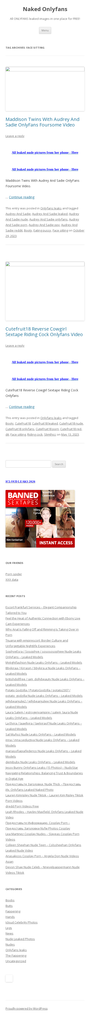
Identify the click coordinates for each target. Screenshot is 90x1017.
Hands (10, 917)
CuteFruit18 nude (71, 423)
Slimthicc (50, 434)
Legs (9, 928)
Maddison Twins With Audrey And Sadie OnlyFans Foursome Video (42, 122)
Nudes (10, 944)
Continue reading (21, 197)
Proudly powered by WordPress (27, 1009)
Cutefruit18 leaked (45, 423)
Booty (28, 230)
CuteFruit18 (23, 423)
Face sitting (60, 230)
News (9, 933)
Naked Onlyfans (45, 9)
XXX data (12, 579)
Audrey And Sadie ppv (44, 225)
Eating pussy (42, 230)
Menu (45, 30)
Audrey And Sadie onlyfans (48, 219)
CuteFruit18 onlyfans (20, 429)
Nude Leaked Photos (20, 939)
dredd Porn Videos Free (22, 806)
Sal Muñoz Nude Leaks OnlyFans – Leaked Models (41, 734)
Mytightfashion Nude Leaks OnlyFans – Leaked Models (44, 662)
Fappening (13, 911)
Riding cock (35, 434)
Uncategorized (16, 961)
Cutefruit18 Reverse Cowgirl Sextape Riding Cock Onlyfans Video (44, 331)
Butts (9, 906)
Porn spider (14, 574)
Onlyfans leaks (51, 208)
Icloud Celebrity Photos (22, 922)
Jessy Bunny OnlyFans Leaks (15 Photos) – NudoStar (42, 767)
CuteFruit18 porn (47, 429)
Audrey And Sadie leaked (50, 214)
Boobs (10, 900)
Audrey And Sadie (18, 214)
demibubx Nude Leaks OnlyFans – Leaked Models (40, 762)
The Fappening (16, 955)
